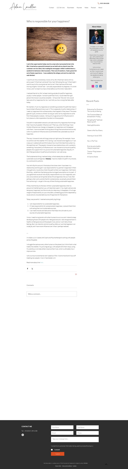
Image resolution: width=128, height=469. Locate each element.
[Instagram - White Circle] (23, 435)
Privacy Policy (58, 465)
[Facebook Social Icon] (100, 86)
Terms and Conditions (67, 465)
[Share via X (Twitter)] (32, 269)
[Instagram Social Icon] (93, 86)
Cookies (74, 465)
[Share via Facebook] (27, 269)
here (96, 82)
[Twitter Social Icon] (97, 86)
